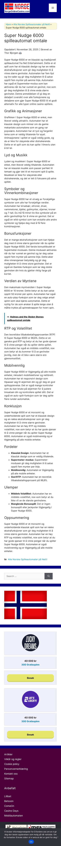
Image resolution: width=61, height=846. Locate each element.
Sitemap (9, 778)
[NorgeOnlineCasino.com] (17, 7)
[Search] (49, 576)
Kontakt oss (11, 773)
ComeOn (9, 806)
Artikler (8, 754)
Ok (31, 842)
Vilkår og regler (12, 759)
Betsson (8, 801)
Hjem (8, 24)
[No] (57, 837)
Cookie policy (11, 764)
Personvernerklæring (16, 768)
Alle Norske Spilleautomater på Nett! (31, 24)
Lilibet (7, 796)
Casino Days (11, 810)
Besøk (30, 678)
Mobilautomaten (13, 815)
